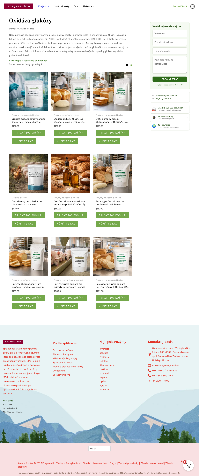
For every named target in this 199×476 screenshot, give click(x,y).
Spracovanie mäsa (62, 362)
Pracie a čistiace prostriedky (68, 366)
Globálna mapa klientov (13, 412)
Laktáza (104, 369)
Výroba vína (59, 370)
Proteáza (104, 356)
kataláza (104, 361)
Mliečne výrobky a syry (65, 358)
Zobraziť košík (180, 6)
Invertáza (104, 348)
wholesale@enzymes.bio (166, 95)
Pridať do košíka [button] (28, 132)
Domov (12, 28)
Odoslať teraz (170, 79)
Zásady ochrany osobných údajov (99, 463)
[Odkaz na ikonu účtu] (192, 6)
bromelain (105, 373)
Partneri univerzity (11, 408)
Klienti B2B (7, 404)
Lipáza (103, 381)
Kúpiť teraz (24, 141)
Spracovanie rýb (61, 374)
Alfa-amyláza (107, 365)
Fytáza (103, 385)
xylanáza (104, 389)
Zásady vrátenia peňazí (151, 463)
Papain (103, 377)
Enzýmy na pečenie (63, 350)
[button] (48, 6)
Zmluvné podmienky (128, 463)
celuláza (104, 352)
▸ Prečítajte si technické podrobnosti (28, 60)
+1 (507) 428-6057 (164, 98)
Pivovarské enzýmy (63, 354)
